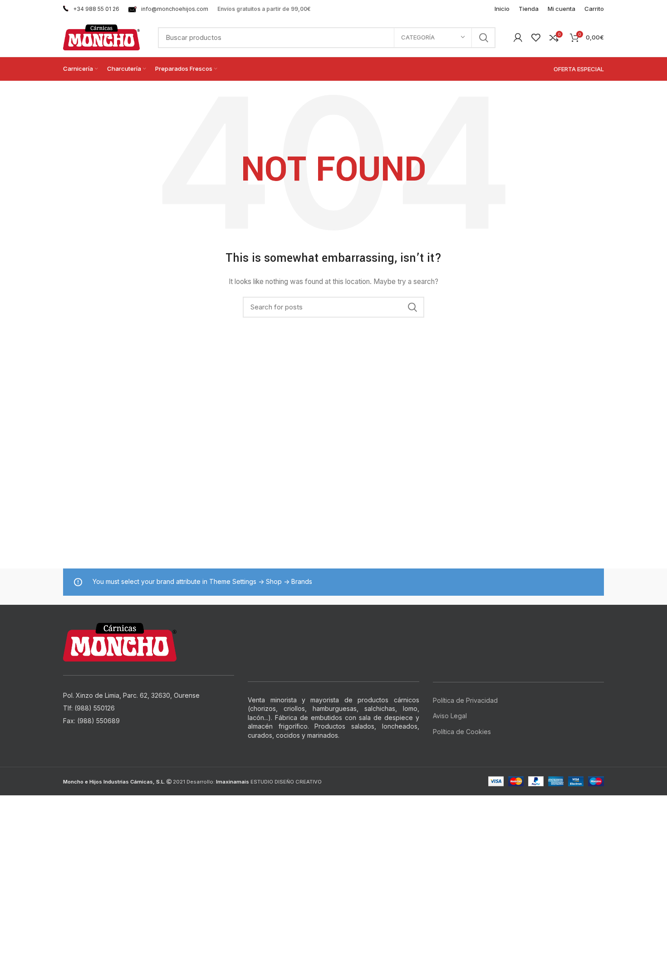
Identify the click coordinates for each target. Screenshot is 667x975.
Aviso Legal (450, 716)
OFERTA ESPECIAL (579, 69)
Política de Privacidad (465, 700)
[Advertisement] (272, 858)
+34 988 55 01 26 (96, 8)
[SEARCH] (483, 37)
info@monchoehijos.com (174, 8)
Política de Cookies (462, 731)
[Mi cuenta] (518, 38)
